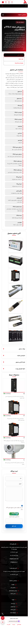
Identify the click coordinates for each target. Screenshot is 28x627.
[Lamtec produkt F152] (15, 275)
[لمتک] (25, 2)
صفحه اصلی (19, 624)
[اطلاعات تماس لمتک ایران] (2, 614)
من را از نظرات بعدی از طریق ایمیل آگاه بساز (14, 508)
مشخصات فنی (20, 55)
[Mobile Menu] (26, 6)
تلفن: (14, 552)
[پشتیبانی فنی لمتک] (2, 622)
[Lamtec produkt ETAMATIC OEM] (15, 260)
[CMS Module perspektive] (15, 336)
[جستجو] (2, 6)
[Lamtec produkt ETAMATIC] (15, 245)
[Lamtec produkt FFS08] (15, 306)
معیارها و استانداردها (19, 63)
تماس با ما (8, 624)
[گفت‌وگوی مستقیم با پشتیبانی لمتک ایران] (2, 618)
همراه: (14, 555)
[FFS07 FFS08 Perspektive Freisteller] (15, 321)
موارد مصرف (20, 59)
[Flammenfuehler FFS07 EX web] (15, 291)
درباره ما (13, 624)
